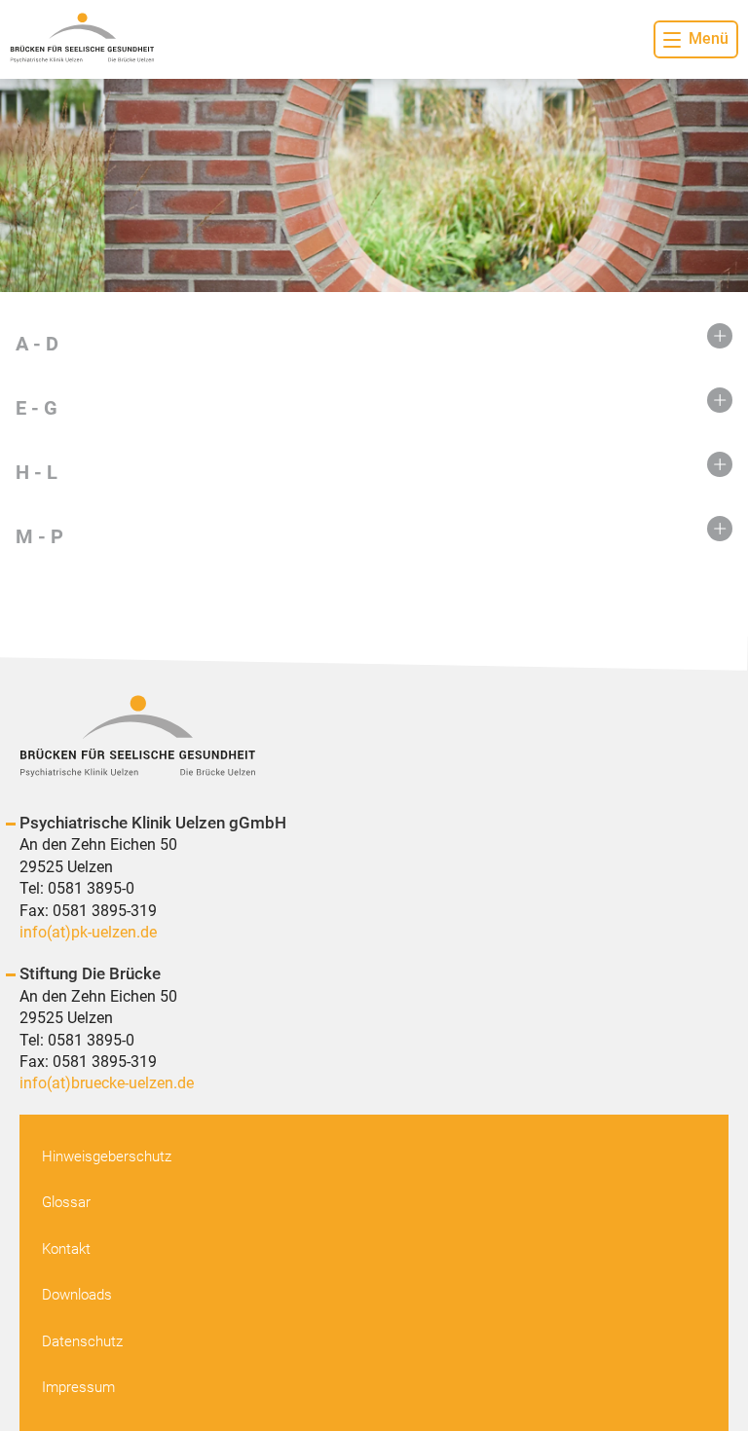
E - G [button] (36, 408)
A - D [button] (37, 343)
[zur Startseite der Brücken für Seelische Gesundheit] (374, 739)
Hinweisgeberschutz (106, 1156)
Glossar (66, 1202)
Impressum (78, 1387)
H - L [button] (36, 472)
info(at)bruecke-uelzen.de (106, 1083)
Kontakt (66, 1249)
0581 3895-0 (91, 888)
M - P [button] (39, 536)
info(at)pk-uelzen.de (88, 932)
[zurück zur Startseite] (83, 39)
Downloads (77, 1294)
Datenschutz (82, 1341)
